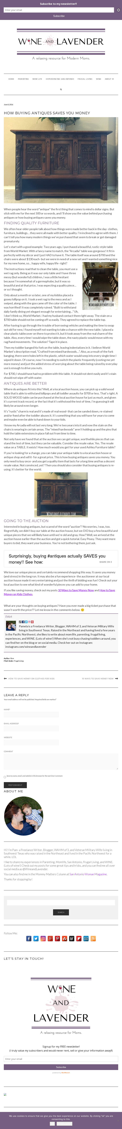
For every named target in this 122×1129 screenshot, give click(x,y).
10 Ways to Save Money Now (76, 590)
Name (7, 709)
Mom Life (37, 79)
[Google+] (50, 938)
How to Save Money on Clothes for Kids (31, 679)
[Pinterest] (57, 938)
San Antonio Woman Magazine (88, 874)
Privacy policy (64, 1123)
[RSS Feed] (93, 938)
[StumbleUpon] (64, 938)
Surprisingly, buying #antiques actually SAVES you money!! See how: (57, 559)
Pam (8, 617)
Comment (8, 751)
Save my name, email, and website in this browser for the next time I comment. (35, 776)
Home (11, 79)
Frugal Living (85, 79)
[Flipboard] (79, 938)
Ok (52, 1123)
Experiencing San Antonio (60, 79)
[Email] (86, 938)
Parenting (23, 79)
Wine (98, 79)
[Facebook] (29, 938)
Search (61, 912)
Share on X (105, 562)
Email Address (11, 723)
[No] (118, 1120)
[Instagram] (43, 938)
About (108, 79)
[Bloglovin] (72, 938)
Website (8, 737)
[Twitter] (36, 938)
